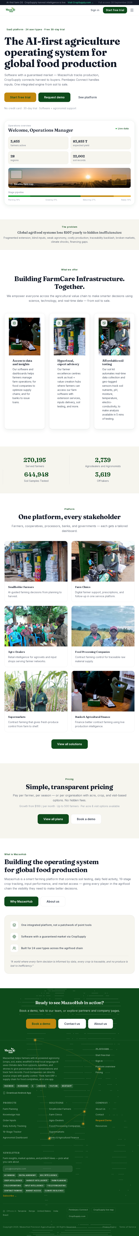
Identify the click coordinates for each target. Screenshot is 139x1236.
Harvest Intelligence (37, 1180)
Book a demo (86, 819)
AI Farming (9, 1175)
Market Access (33, 1191)
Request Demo (104, 1120)
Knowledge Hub (11, 1114)
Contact (100, 1114)
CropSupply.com (77, 1216)
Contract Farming (13, 1191)
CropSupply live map (103, 1209)
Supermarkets (56, 1131)
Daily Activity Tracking (14, 1126)
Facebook (9, 1086)
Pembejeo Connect (78, 1209)
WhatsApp (67, 1086)
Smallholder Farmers (60, 1109)
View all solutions (69, 744)
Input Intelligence (34, 1186)
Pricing (99, 1072)
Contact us (72, 1024)
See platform (87, 97)
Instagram (23, 1086)
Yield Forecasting (56, 1186)
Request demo (54, 97)
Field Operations (12, 1186)
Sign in (95, 10)
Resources (101, 1126)
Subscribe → (10, 1195)
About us (53, 901)
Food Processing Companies (64, 1126)
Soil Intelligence (48, 1175)
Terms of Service (127, 1227)
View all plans (53, 819)
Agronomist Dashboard (15, 1137)
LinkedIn (41, 1086)
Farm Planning (10, 1109)
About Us (100, 1109)
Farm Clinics (55, 1114)
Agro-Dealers (56, 1120)
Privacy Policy (109, 1227)
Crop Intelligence (13, 1180)
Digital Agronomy (27, 1175)
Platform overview (105, 1066)
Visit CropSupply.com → (81, 2)
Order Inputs (9, 1120)
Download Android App (19, 1092)
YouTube (53, 1086)
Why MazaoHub (21, 901)
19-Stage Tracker (12, 1131)
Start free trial (115, 10)
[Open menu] (132, 10)
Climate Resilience (54, 1191)
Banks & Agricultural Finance (64, 1137)
